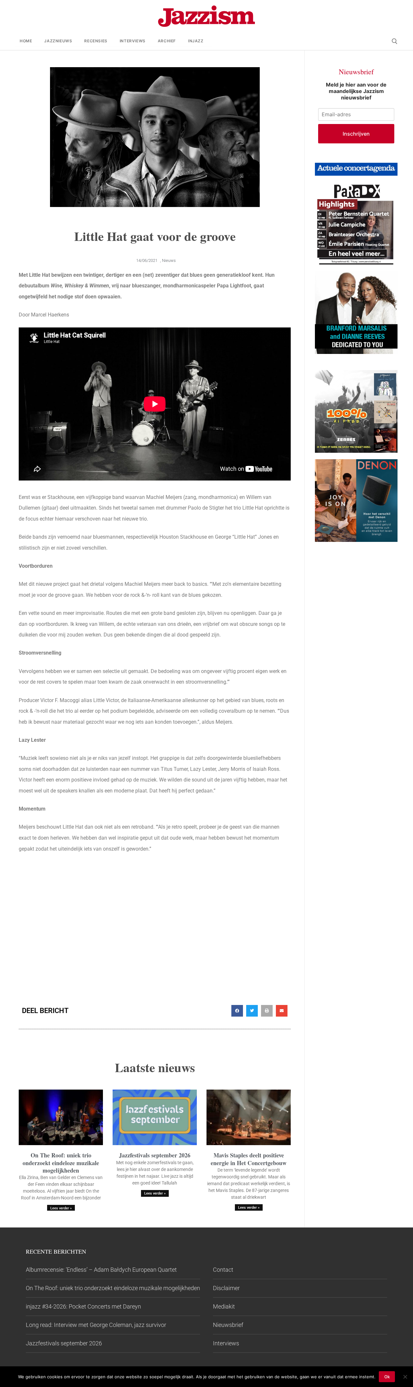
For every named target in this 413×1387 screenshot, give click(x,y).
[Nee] (405, 1376)
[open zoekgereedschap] (395, 41)
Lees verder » (61, 1208)
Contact (223, 1269)
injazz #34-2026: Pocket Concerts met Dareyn (83, 1306)
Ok (387, 1376)
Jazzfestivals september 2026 (154, 1155)
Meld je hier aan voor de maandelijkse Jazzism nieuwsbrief (356, 91)
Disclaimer (226, 1288)
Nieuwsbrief (228, 1324)
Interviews (226, 1343)
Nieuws (169, 260)
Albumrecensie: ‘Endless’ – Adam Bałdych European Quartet (101, 1269)
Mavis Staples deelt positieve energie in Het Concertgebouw (249, 1159)
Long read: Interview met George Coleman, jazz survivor (96, 1324)
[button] (237, 1011)
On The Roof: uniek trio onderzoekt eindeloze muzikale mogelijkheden (61, 1163)
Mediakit (224, 1306)
